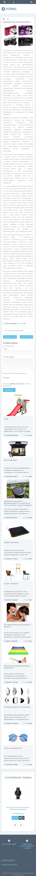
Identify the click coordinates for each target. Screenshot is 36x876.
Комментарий (9, 357)
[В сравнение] (23, 818)
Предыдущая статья (10, 337)
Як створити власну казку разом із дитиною (17, 626)
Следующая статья (26, 337)
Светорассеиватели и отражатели (17, 707)
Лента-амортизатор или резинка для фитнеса (16, 667)
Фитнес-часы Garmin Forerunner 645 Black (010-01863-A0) (18, 808)
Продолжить (9, 390)
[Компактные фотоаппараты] (18, 36)
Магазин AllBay (21, 173)
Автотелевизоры (10, 460)
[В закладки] (19, 818)
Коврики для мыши (11, 542)
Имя (5, 349)
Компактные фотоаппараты (16, 330)
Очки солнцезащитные (13, 748)
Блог (8, 19)
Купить (14, 818)
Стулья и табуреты (11, 583)
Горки (6, 419)
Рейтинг (7, 378)
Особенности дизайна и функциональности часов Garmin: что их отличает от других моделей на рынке (17, 504)
